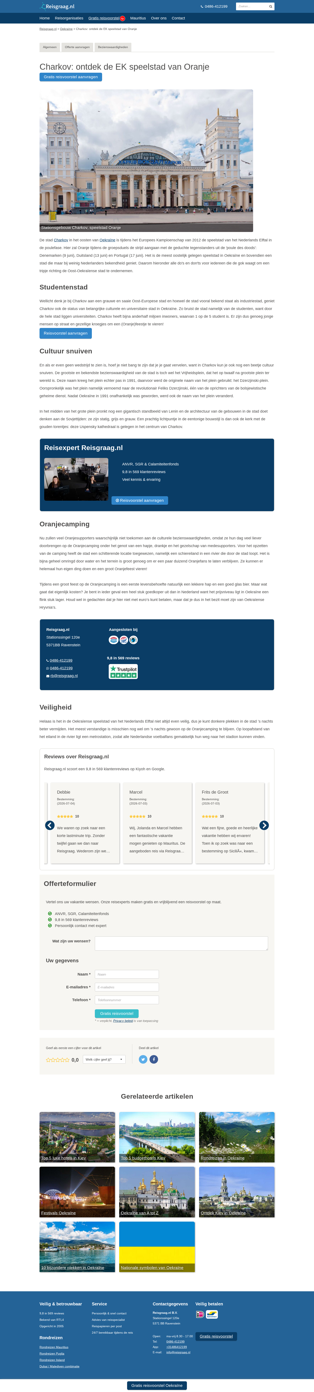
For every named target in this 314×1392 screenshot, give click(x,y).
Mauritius (138, 18)
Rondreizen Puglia (52, 1353)
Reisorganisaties (69, 18)
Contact (178, 18)
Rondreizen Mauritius (54, 1347)
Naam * (84, 974)
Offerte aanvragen (77, 47)
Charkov (61, 240)
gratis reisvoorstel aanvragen (71, 77)
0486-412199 (215, 6)
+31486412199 (176, 1347)
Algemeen (50, 47)
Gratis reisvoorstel (106, 18)
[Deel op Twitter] (143, 1059)
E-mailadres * (78, 987)
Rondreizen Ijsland (52, 1360)
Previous (50, 825)
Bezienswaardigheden (113, 47)
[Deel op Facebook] (154, 1059)
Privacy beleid (123, 1021)
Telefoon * (81, 1000)
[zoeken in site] (270, 6)
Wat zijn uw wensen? (71, 941)
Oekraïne (107, 240)
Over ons (159, 18)
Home (45, 18)
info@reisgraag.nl (178, 1352)
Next (264, 825)
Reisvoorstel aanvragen (66, 333)
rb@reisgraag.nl (64, 676)
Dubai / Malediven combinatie (59, 1366)
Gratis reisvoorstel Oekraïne (157, 1385)
